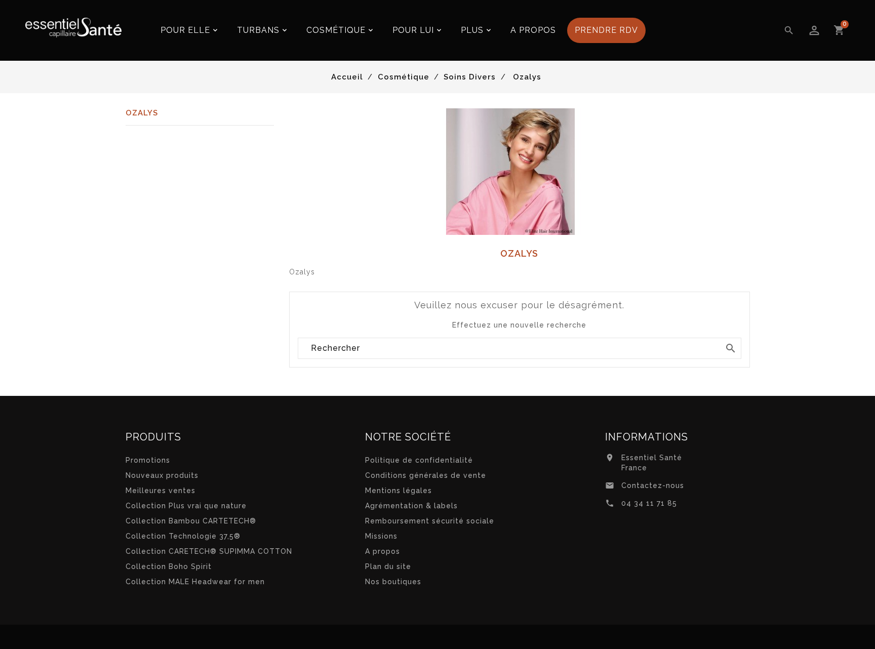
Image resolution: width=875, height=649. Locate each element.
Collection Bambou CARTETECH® (191, 521)
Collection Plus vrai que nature (186, 506)
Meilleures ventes (160, 490)
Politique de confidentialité (419, 460)
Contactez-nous (652, 485)
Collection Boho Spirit (169, 566)
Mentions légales (398, 490)
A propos (382, 551)
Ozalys (142, 112)
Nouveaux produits (162, 475)
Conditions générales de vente (425, 475)
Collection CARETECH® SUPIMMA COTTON (209, 551)
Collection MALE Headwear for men (195, 582)
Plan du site (388, 566)
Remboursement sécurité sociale (429, 521)
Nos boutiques (393, 582)
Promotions (148, 460)
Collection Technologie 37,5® (183, 536)
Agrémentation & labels (411, 506)
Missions (381, 536)
